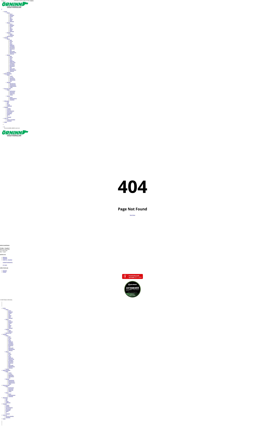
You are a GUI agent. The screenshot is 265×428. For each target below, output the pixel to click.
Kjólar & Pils (11, 359)
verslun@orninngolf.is (7, 262)
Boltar (7, 371)
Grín (9, 377)
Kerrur (7, 392)
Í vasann (7, 405)
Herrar (7, 309)
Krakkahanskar (11, 382)
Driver (9, 310)
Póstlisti (4, 272)
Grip (7, 398)
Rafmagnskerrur (11, 395)
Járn (9, 314)
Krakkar (7, 329)
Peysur (9, 338)
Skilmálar (5, 270)
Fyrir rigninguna (9, 407)
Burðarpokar (11, 387)
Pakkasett (10, 318)
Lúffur (9, 384)
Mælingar (5, 257)
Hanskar (7, 379)
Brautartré (10, 312)
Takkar (7, 411)
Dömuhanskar (11, 381)
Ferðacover (10, 390)
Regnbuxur (10, 345)
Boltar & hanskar (6, 370)
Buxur (9, 340)
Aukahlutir (10, 396)
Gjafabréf (8, 413)
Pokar (7, 386)
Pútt (6, 400)
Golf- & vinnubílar (10, 416)
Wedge (9, 315)
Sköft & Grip (8, 333)
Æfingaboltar (11, 376)
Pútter (9, 316)
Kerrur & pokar (6, 385)
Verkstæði (5, 258)
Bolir (9, 336)
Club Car (5, 415)
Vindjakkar (10, 343)
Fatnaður (5, 334)
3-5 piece (10, 374)
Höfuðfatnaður (11, 349)
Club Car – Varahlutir (7, 259)
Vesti (9, 339)
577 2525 (5, 265)
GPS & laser (8, 408)
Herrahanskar (11, 380)
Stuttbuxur (10, 341)
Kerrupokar (10, 389)
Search (31, 0)
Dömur (7, 319)
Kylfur (4, 308)
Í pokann (7, 406)
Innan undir (10, 348)
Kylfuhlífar (8, 410)
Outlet (4, 418)
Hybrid (9, 313)
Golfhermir (8, 402)
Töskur (9, 391)
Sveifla (7, 401)
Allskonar (10, 350)
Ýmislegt (5, 403)
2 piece (9, 372)
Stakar (9, 330)
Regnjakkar (10, 344)
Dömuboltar (11, 375)
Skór (9, 346)
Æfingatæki (5, 397)
